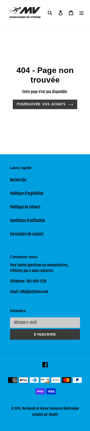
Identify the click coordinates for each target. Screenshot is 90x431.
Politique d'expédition (27, 193)
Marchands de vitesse (35, 408)
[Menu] (81, 12)
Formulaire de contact (27, 234)
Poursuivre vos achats (41, 104)
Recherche (18, 179)
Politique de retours (25, 206)
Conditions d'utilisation (27, 220)
